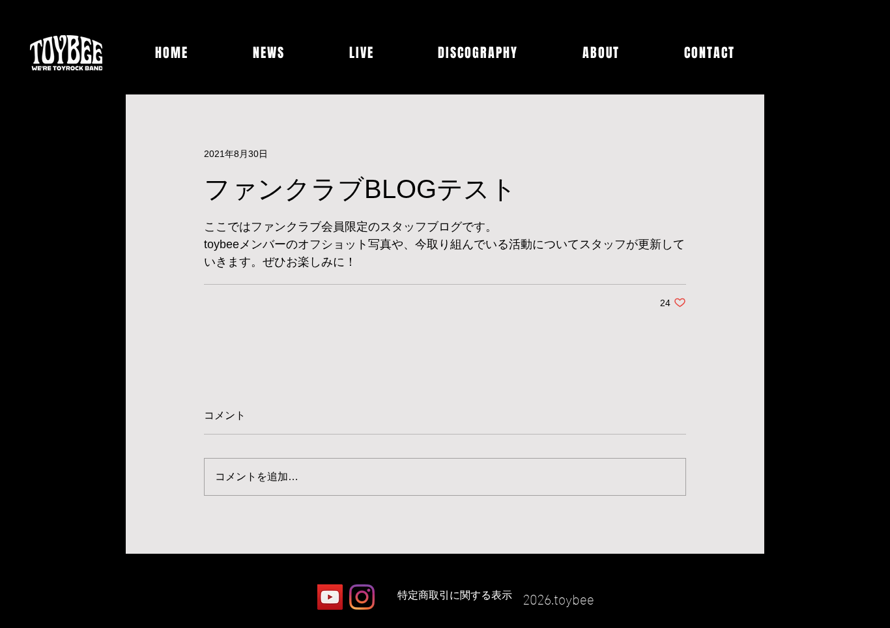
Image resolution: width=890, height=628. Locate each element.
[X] (298, 597)
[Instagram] (362, 597)
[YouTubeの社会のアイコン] (330, 597)
